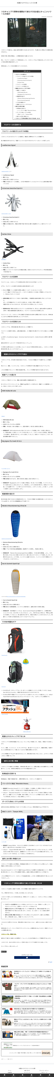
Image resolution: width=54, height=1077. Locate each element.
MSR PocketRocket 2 (27, 731)
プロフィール (44, 1072)
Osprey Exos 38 (4, 655)
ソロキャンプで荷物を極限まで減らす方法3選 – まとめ (28, 118)
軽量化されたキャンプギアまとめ (24, 104)
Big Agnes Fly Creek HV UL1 (24, 94)
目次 (25, 71)
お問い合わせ (27, 1070)
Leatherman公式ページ (6, 171)
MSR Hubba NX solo (22, 92)
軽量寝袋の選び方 (21, 96)
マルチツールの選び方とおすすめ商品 (25, 76)
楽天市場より (4, 259)
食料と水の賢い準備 (20, 106)
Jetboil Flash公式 (5, 714)
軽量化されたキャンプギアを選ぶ (23, 88)
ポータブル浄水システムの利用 (24, 112)
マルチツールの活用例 (22, 84)
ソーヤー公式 (4, 841)
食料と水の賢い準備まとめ (23, 116)
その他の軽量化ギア (21, 102)
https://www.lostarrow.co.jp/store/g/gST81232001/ (16, 596)
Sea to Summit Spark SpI (24, 100)
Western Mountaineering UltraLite (26, 98)
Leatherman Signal (22, 78)
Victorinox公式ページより (6, 213)
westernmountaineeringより (7, 538)
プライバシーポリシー (44, 1070)
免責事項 (10, 1072)
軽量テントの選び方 (21, 90)
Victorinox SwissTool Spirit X (25, 80)
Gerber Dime (21, 82)
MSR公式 (3, 416)
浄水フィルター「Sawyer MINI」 (25, 114)
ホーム (9, 1070)
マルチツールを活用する (21, 74)
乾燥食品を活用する (21, 108)
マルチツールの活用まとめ (23, 86)
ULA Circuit (4, 686)
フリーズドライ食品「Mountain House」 (27, 110)
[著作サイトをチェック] (27, 957)
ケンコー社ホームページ (6, 468)
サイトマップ (27, 1072)
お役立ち (4, 951)
